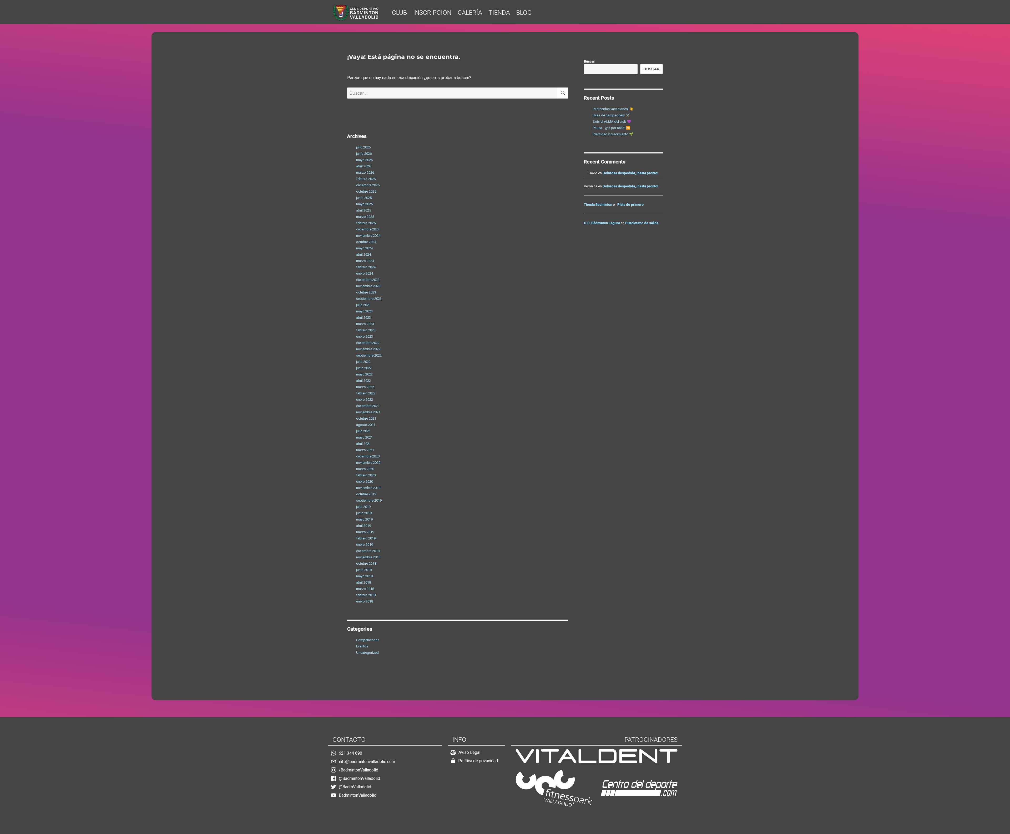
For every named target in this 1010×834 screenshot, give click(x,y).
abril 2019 (363, 526)
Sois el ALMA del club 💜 (612, 121)
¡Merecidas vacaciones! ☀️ (613, 109)
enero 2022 (364, 399)
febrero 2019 (366, 538)
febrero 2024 (366, 267)
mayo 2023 (364, 311)
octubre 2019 (366, 494)
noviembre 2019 (368, 488)
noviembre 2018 (368, 557)
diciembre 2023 (368, 280)
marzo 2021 (365, 450)
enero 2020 (364, 481)
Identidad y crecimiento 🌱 (613, 134)
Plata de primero (630, 205)
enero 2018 (364, 601)
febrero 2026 (366, 179)
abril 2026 (363, 166)
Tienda (499, 12)
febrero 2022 (366, 393)
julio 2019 (363, 507)
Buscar (589, 61)
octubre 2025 (366, 191)
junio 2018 (364, 570)
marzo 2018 (365, 589)
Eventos (362, 646)
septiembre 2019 (369, 500)
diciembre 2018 (368, 551)
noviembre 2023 (368, 286)
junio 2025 (364, 198)
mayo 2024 (364, 248)
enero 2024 (364, 273)
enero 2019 (364, 545)
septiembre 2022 (369, 355)
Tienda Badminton (598, 205)
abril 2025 (363, 210)
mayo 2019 (364, 519)
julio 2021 (363, 431)
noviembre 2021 (368, 412)
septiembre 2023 (369, 299)
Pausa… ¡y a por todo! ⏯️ (611, 128)
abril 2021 (363, 444)
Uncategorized (367, 653)
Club (399, 12)
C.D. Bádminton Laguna (602, 223)
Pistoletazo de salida (641, 223)
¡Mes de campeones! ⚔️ (611, 115)
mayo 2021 (364, 437)
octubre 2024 (366, 242)
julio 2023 (363, 305)
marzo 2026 (365, 172)
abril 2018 (363, 582)
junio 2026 (364, 154)
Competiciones (367, 640)
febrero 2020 (366, 475)
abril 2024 (363, 254)
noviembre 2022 (368, 349)
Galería (470, 12)
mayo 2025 (364, 204)
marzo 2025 (365, 217)
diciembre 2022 (368, 343)
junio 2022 (364, 368)
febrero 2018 (366, 595)
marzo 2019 (365, 532)
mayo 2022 (364, 374)
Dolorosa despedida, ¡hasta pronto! (630, 173)
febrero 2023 (366, 330)
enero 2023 (364, 336)
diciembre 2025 (368, 185)
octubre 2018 (366, 563)
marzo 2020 (365, 469)
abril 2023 (363, 318)
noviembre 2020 (368, 463)
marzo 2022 (365, 387)
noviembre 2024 (368, 236)
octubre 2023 (366, 292)
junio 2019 (364, 513)
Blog (524, 12)
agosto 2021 (365, 425)
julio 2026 (363, 147)
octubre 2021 (366, 418)
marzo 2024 (365, 261)
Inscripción (432, 12)
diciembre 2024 (368, 229)
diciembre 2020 (368, 456)
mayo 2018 (364, 576)
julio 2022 (363, 362)
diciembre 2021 (368, 406)
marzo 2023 (365, 324)
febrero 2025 (366, 223)
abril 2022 (363, 381)
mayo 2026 (364, 160)
